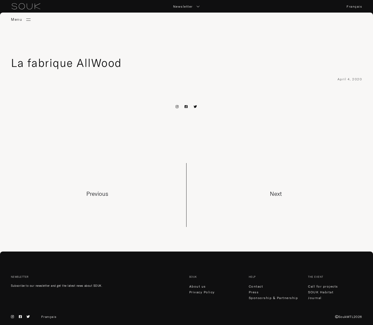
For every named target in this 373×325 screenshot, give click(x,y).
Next (276, 193)
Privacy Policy (202, 292)
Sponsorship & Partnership (273, 298)
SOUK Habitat (320, 292)
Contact (256, 286)
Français (354, 6)
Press (254, 292)
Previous (97, 193)
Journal (315, 298)
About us (197, 286)
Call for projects (323, 286)
